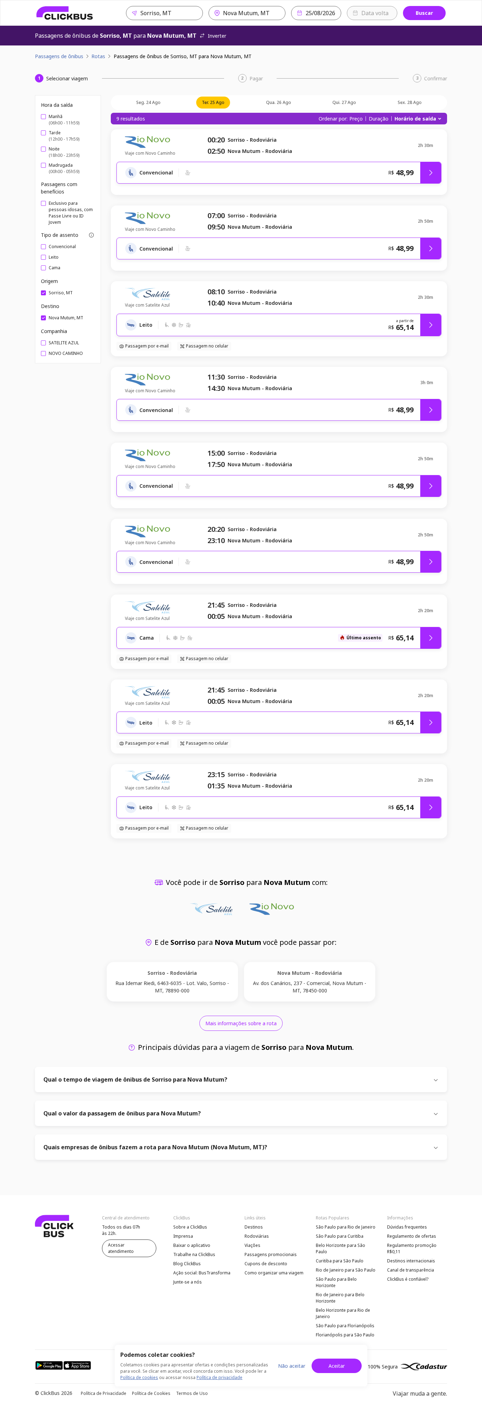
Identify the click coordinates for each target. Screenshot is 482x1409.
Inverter (217, 35)
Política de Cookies (151, 1393)
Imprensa (183, 1236)
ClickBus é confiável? (407, 1279)
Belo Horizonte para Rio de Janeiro (343, 1313)
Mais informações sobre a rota (241, 1023)
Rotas (98, 56)
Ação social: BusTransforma (201, 1273)
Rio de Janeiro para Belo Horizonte (340, 1298)
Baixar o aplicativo (191, 1245)
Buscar (424, 13)
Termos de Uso (192, 1393)
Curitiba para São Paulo (339, 1261)
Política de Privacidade (103, 1393)
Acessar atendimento (121, 1248)
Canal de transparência (410, 1270)
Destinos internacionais (411, 1261)
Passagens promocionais (271, 1254)
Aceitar (337, 1365)
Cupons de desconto (266, 1264)
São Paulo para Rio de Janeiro (345, 1227)
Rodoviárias (257, 1236)
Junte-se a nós (187, 1282)
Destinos (254, 1227)
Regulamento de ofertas (411, 1236)
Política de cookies (139, 1377)
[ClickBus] (64, 13)
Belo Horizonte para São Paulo (340, 1248)
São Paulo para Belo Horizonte (336, 1282)
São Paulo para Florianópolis (345, 1326)
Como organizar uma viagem (274, 1273)
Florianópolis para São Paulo (345, 1335)
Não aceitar (291, 1365)
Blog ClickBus (187, 1264)
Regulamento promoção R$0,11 (411, 1248)
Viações (252, 1245)
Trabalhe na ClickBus (194, 1254)
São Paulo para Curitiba (339, 1236)
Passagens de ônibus (59, 56)
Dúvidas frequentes (407, 1227)
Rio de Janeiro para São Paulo (345, 1270)
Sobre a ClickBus (190, 1227)
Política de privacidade (219, 1377)
